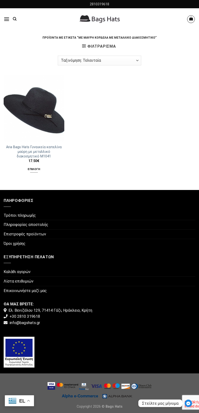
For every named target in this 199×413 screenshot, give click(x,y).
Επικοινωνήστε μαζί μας (25, 290)
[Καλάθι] (191, 19)
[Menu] (6, 19)
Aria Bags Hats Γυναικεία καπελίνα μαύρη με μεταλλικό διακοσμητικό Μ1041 (34, 151)
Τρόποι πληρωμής (20, 215)
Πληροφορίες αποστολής (26, 224)
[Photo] (19, 352)
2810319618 (99, 4)
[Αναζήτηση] (15, 19)
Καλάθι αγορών (17, 271)
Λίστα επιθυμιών (18, 281)
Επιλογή (34, 169)
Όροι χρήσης (14, 243)
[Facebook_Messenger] (188, 403)
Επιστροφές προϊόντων (25, 234)
